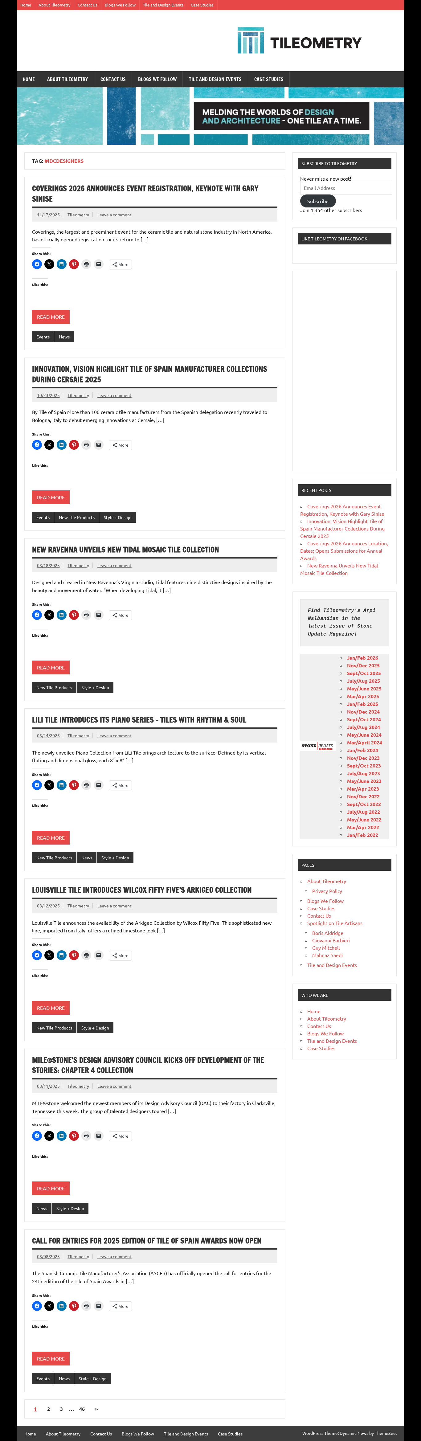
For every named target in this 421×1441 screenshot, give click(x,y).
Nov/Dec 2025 (363, 665)
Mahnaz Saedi (327, 955)
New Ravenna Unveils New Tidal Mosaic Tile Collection (125, 549)
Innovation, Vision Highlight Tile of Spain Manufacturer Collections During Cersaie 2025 (149, 374)
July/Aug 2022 (363, 812)
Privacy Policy (327, 891)
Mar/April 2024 (364, 742)
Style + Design (118, 517)
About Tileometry (54, 4)
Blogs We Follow (120, 4)
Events (43, 336)
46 (82, 1409)
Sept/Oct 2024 (364, 719)
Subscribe (318, 201)
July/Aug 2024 (363, 727)
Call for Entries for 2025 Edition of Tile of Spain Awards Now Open (147, 1240)
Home (25, 4)
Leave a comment (114, 214)
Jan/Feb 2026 (362, 657)
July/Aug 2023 (363, 773)
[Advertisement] (344, 371)
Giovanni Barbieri (331, 940)
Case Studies (202, 4)
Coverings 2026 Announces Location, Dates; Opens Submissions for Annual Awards (344, 550)
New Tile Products (77, 517)
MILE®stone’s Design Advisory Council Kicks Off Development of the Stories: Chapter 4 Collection (148, 1065)
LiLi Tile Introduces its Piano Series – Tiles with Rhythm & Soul (139, 719)
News (64, 336)
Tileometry (78, 214)
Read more (51, 316)
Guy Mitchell (326, 947)
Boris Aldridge (327, 933)
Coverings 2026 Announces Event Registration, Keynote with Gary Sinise (145, 193)
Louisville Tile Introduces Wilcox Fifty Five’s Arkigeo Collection (142, 890)
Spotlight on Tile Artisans (334, 923)
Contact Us (87, 4)
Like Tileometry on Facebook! (335, 238)
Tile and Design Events (163, 4)
